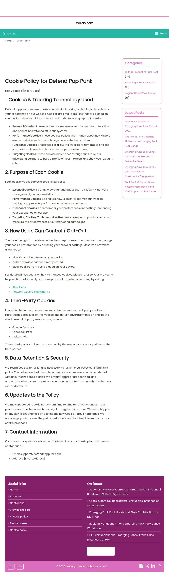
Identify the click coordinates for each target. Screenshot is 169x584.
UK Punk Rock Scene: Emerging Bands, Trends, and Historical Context (120, 537)
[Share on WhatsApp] (159, 567)
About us (15, 496)
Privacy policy (19, 516)
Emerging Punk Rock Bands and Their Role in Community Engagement (140, 171)
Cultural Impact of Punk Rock (141, 72)
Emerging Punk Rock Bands (140, 82)
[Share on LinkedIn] (153, 567)
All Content (137, 8)
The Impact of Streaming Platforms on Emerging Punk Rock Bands (141, 141)
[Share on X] (147, 567)
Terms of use (18, 523)
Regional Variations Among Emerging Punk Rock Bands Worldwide (123, 526)
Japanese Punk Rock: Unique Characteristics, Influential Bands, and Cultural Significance (124, 492)
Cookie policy (18, 530)
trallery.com (85, 8)
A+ (11, 566)
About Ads (19, 287)
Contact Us (156, 8)
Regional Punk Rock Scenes (140, 93)
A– (20, 566)
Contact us (17, 503)
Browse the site (20, 510)
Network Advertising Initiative (31, 292)
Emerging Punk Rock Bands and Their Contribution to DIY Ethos (122, 514)
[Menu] (156, 33)
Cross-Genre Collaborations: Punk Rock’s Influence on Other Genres (123, 503)
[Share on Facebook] (141, 567)
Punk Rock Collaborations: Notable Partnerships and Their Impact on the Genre (140, 187)
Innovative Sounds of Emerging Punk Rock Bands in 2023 (141, 126)
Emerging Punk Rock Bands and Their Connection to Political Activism (140, 156)
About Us (11, 8)
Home (25, 8)
